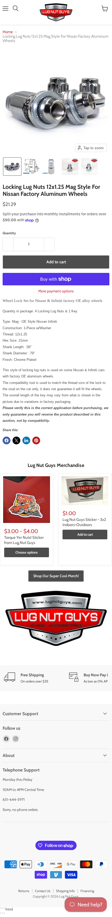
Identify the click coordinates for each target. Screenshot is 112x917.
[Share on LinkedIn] (26, 440)
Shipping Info (65, 891)
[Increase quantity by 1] (49, 244)
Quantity (9, 233)
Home (8, 32)
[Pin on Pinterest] (36, 440)
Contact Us (42, 891)
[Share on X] (16, 440)
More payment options (56, 291)
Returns (23, 891)
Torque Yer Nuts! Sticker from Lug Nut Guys (24, 540)
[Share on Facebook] (6, 440)
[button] (12, 166)
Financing (87, 891)
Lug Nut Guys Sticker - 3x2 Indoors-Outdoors (84, 522)
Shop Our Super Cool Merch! (56, 576)
